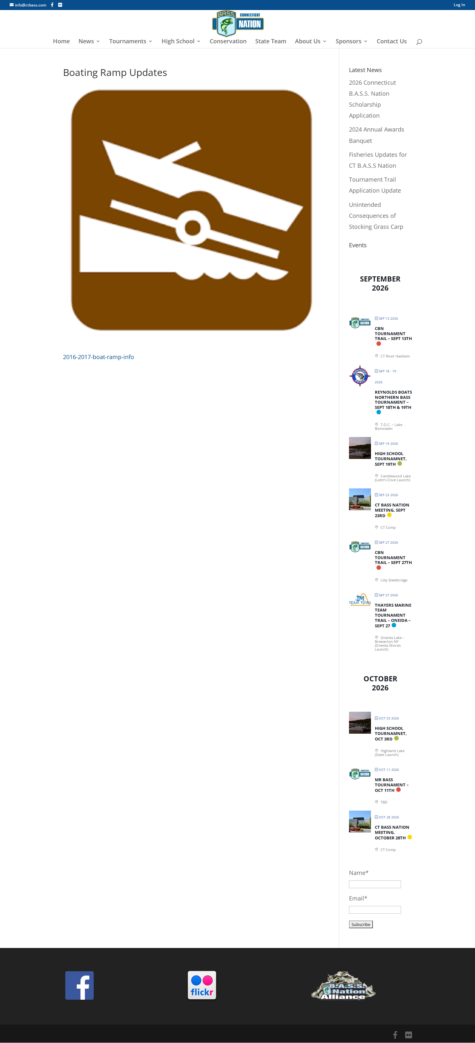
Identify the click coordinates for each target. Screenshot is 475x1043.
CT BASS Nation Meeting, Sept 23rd (392, 510)
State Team (270, 42)
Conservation (228, 42)
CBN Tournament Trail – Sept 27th (393, 557)
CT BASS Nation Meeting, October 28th (392, 832)
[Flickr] (60, 5)
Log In (459, 5)
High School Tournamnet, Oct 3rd (391, 733)
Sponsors (349, 42)
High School (178, 42)
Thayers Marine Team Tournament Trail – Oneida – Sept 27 (393, 615)
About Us (308, 42)
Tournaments (127, 42)
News (86, 42)
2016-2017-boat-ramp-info (98, 357)
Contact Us (392, 42)
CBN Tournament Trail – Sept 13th (393, 333)
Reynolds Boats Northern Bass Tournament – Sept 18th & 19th (393, 399)
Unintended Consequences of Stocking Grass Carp (376, 215)
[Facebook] (52, 5)
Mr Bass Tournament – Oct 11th (392, 785)
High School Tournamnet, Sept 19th (391, 459)
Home (61, 42)
